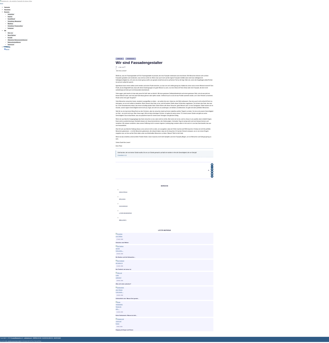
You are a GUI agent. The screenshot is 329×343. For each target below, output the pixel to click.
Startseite (7, 7)
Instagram (11, 28)
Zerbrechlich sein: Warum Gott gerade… (127, 298)
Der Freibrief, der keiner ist (123, 269)
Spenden (7, 47)
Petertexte (130, 58)
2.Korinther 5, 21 (122, 155)
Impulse (10, 16)
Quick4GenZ (11, 19)
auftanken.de (28, 338)
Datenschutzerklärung (14, 42)
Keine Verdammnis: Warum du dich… (126, 315)
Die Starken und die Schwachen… (125, 257)
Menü (1, 3)
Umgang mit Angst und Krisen (124, 330)
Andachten (11, 14)
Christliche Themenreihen (15, 26)
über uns (10, 33)
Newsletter (7, 9)
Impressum (11, 44)
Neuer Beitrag (12, 35)
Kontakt (10, 37)
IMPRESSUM (37, 338)
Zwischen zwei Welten (122, 242)
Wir (5, 30)
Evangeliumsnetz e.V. (17, 338)
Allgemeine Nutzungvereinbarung (17, 40)
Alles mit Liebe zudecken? (123, 284)
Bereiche (6, 12)
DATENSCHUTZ (47, 338)
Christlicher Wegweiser (14, 21)
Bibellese (10, 23)
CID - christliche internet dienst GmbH (13, 341)
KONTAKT (57, 338)
